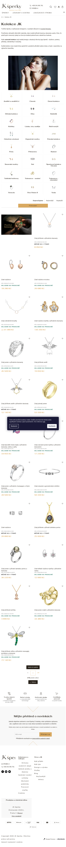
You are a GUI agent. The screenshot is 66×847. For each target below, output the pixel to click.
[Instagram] (6, 771)
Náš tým (37, 764)
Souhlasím (51, 426)
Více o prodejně (16, 816)
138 (38, 672)
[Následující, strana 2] (33, 673)
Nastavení (14, 426)
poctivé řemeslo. (46, 29)
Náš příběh (38, 761)
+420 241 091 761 (37, 5)
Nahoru (34, 682)
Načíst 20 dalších (33, 667)
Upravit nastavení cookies (12, 842)
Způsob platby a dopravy (25, 770)
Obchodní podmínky (25, 782)
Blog (36, 773)
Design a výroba (41, 767)
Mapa (20, 813)
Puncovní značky (25, 788)
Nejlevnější (49, 200)
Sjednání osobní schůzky (25, 776)
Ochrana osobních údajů (25, 764)
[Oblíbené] (55, 6)
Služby (37, 770)
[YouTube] (9, 771)
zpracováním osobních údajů (41, 738)
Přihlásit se (45, 734)
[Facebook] (2, 771)
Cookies (21, 793)
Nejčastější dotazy (41, 778)
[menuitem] (5, 12)
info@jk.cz (35, 8)
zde (44, 421)
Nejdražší (59, 200)
